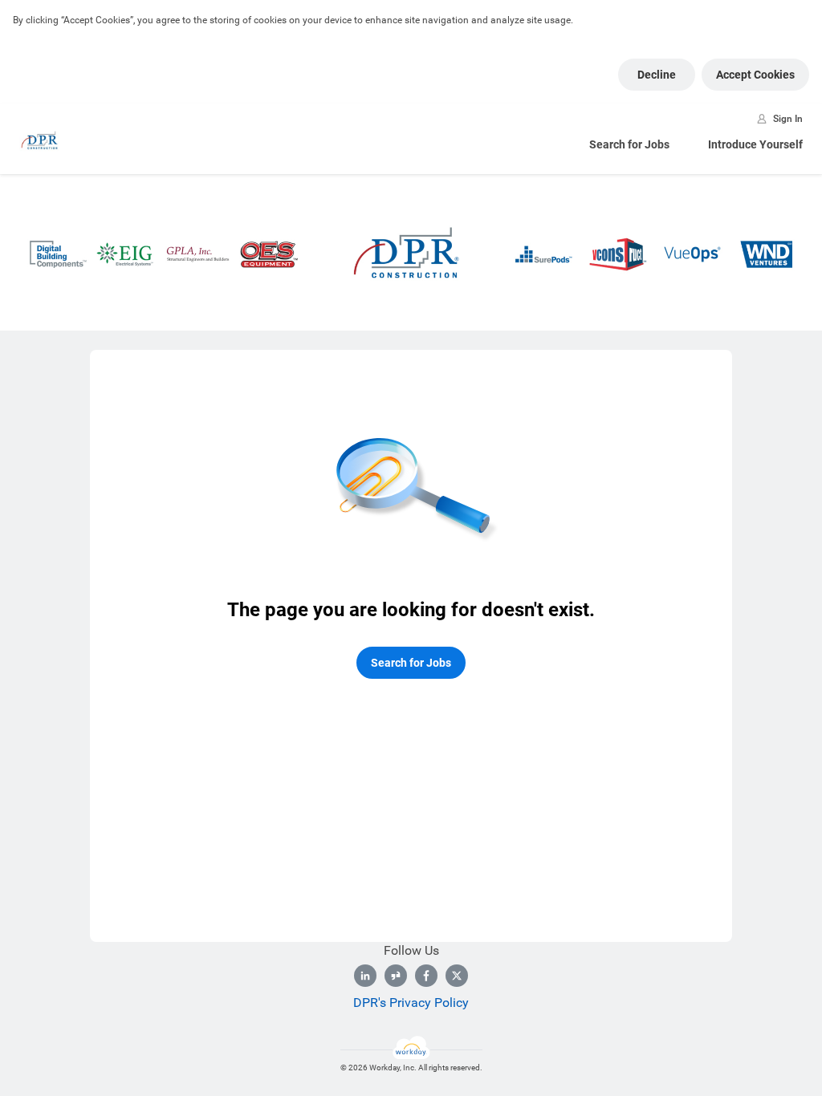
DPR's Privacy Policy (411, 1002)
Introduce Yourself (755, 144)
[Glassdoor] (396, 975)
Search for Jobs (629, 144)
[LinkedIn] (365, 975)
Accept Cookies (755, 74)
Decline (656, 74)
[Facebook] (426, 975)
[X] (457, 975)
